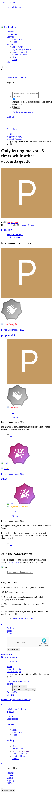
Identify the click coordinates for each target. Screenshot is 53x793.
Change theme (8, 790)
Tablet (9, 631)
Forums (10, 32)
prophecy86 (8, 335)
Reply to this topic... (10, 582)
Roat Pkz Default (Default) (24, 690)
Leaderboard (12, 34)
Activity (10, 44)
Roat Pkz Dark (20, 687)
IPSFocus (24, 681)
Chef (4, 479)
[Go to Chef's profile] (4, 463)
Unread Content (19, 52)
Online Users (18, 39)
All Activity (17, 47)
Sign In (16, 107)
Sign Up (10, 117)
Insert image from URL (22, 619)
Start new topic (13, 237)
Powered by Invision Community (16, 699)
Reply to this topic (15, 234)
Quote (9, 436)
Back (14, 730)
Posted (12, 330)
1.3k (14, 511)
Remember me (18, 102)
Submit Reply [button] (13, 649)
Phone (9, 633)
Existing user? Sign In (17, 77)
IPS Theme (12, 681)
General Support (27, 225)
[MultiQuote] (8, 434)
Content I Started (20, 54)
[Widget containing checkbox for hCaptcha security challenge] (28, 642)
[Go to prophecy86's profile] (26, 217)
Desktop (10, 628)
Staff (14, 42)
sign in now (14, 562)
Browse (10, 37)
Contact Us (12, 692)
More (14, 59)
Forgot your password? (22, 112)
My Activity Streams (21, 49)
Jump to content (8, 2)
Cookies (10, 695)
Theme (10, 684)
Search (15, 57)
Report (15, 417)
